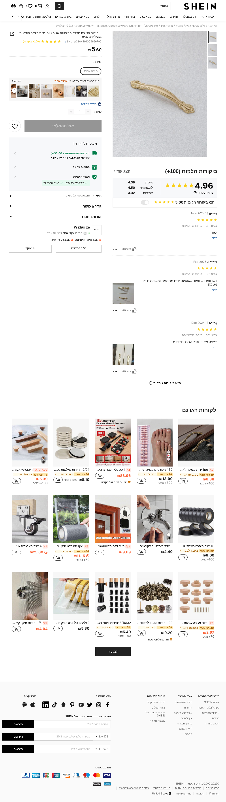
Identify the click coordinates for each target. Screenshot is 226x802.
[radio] (91, 71)
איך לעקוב (186, 718)
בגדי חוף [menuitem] (129, 16)
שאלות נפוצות (157, 720)
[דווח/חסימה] (115, 249)
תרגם (214, 238)
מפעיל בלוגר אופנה (208, 707)
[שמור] (15, 126)
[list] (75, 704)
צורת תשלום (158, 707)
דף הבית (212, 25)
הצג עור (113, 651)
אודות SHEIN (211, 702)
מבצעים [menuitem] (161, 16)
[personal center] (47, 6)
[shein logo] (200, 6)
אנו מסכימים (103, 767)
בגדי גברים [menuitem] (82, 16)
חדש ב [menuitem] (174, 16)
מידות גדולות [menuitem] (112, 16)
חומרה (179, 25)
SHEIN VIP (185, 728)
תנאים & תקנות (161, 788)
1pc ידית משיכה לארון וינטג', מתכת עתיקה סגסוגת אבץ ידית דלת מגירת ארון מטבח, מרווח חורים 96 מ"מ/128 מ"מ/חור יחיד (195, 469)
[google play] (24, 706)
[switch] (145, 202)
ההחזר (188, 734)
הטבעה (200, 793)
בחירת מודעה (183, 793)
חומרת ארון (166, 25)
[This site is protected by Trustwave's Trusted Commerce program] (107, 783)
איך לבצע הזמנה (183, 712)
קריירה (215, 718)
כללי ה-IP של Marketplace (134, 788)
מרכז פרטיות (212, 788)
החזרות (188, 707)
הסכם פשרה (212, 723)
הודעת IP (214, 793)
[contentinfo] (56, 775)
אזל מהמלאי (63, 126)
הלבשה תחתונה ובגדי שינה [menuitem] (34, 16)
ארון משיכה (151, 25)
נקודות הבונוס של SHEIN (155, 714)
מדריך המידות (184, 723)
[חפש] (59, 6)
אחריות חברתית (210, 712)
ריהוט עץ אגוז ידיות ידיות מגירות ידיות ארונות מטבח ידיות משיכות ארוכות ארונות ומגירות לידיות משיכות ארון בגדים (29, 469)
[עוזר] (134, 249)
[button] (21, 6)
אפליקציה (30, 696)
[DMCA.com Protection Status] (97, 783)
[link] (39, 6)
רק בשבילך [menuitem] (189, 16)
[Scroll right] (12, 16)
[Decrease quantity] (88, 111)
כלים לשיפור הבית (195, 25)
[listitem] (93, 91)
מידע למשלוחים (183, 702)
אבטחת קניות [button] (81, 176)
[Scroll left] (18, 16)
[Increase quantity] (71, 111)
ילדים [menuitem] (97, 16)
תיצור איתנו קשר (156, 702)
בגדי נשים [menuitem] (145, 16)
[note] (113, 482)
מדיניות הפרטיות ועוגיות (188, 788)
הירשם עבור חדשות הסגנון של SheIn (88, 716)
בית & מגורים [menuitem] (63, 16)
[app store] (33, 706)
